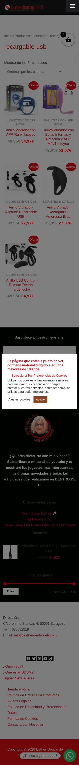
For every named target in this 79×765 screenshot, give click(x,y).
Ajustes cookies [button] (19, 399)
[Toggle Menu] (72, 6)
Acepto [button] (40, 399)
